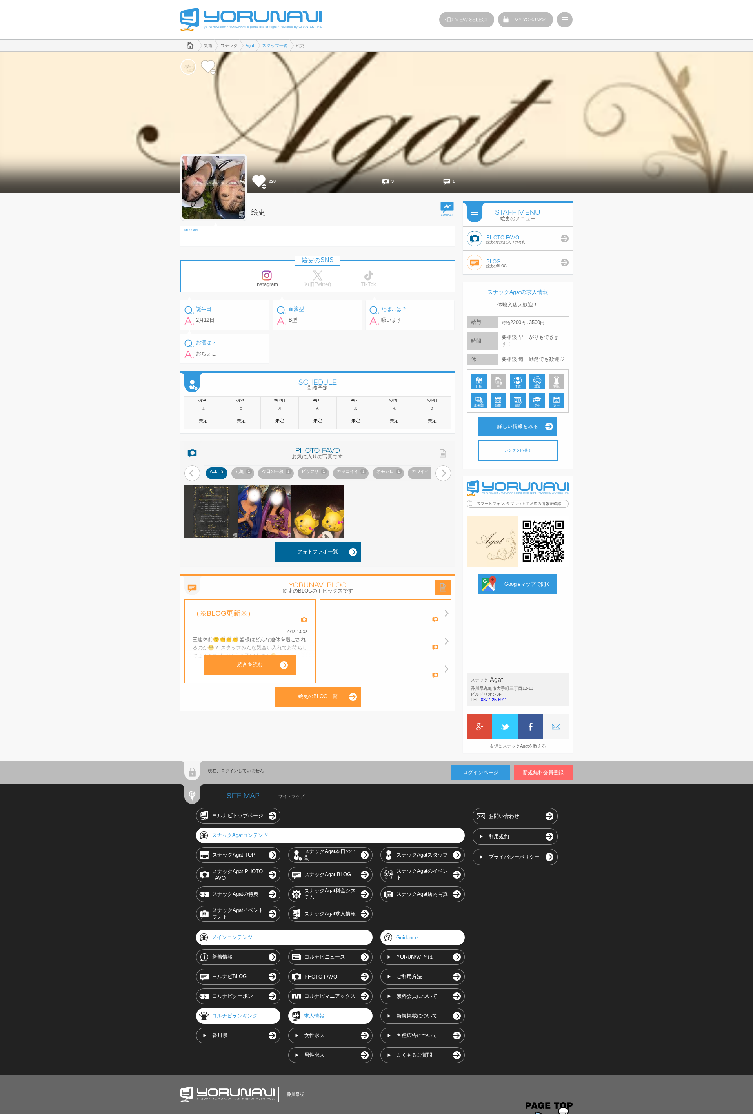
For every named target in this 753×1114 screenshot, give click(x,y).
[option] (216, 473)
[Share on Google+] (479, 726)
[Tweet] (505, 726)
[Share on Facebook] (530, 726)
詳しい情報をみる (517, 426)
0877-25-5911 (494, 699)
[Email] (556, 726)
